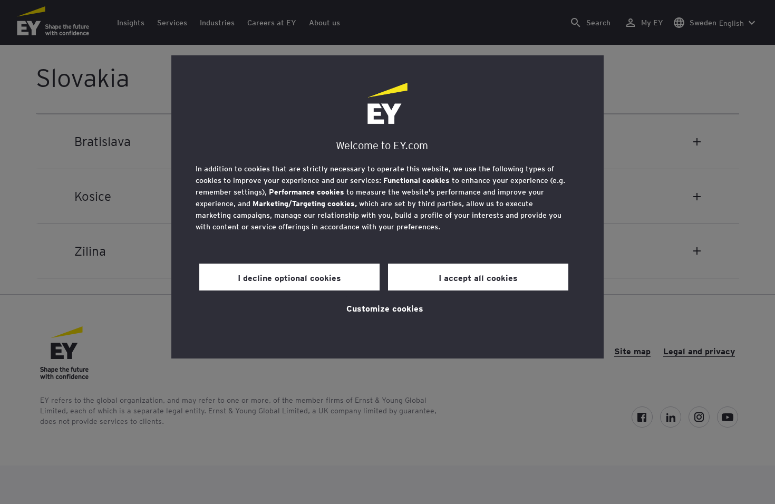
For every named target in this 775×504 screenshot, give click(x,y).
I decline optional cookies (289, 277)
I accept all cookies (478, 277)
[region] (387, 206)
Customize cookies (384, 308)
